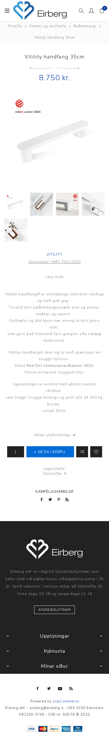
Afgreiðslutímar (54, 610)
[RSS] (71, 688)
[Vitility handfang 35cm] (68, 68)
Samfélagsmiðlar (54, 491)
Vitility (54, 254)
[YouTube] (60, 688)
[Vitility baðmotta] (40, 68)
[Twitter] (49, 688)
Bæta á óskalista (96, 451)
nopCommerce (66, 701)
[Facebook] (38, 688)
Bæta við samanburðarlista (82, 451)
